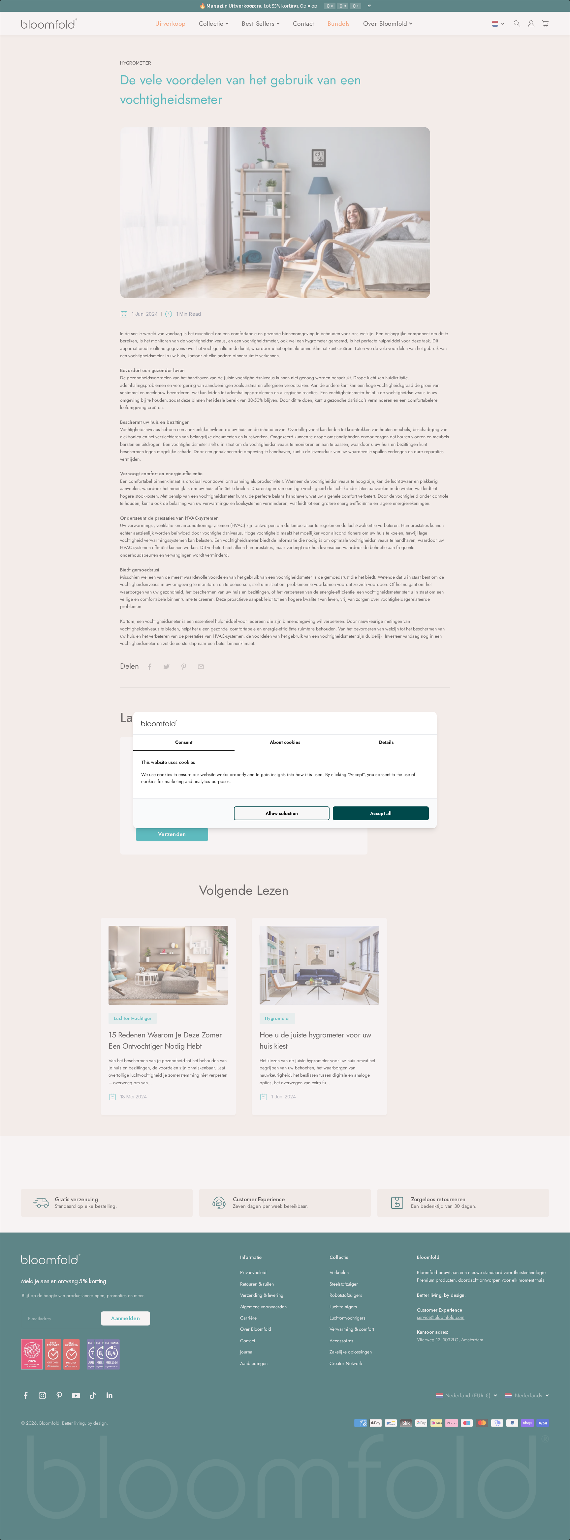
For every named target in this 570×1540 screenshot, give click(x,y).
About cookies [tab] (285, 742)
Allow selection (282, 813)
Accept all (381, 813)
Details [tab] (386, 742)
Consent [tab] (183, 742)
